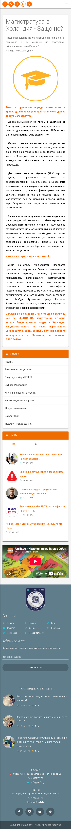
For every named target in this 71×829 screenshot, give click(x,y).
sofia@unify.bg (37, 782)
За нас (32, 628)
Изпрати (34, 667)
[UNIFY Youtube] (40, 812)
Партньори (12, 633)
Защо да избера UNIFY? (18, 377)
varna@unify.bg (37, 802)
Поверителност (36, 633)
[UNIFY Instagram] (29, 812)
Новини (9, 361)
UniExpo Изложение (16, 385)
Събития (11, 628)
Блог (53, 623)
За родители (12, 415)
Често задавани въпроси (19, 400)
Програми (55, 628)
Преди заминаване (16, 408)
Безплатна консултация (18, 369)
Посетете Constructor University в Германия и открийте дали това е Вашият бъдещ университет (42, 742)
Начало (10, 623)
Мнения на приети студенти (20, 392)
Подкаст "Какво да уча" (18, 423)
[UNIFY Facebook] (19, 812)
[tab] (13, 444)
